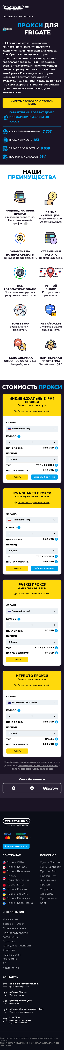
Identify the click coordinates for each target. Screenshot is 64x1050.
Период (11, 545)
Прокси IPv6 (48, 876)
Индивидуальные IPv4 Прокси (32, 400)
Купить (17, 568)
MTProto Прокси (32, 676)
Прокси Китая (15, 884)
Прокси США (15, 862)
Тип (8, 557)
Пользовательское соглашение (15, 935)
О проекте (47, 889)
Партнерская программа (11, 957)
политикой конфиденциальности (32, 769)
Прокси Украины (17, 894)
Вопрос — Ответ (13, 924)
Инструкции (10, 919)
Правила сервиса (14, 928)
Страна (11, 514)
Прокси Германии (18, 871)
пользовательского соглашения (38, 765)
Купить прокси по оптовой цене (32, 102)
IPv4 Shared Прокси (32, 493)
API (5, 963)
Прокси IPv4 (48, 871)
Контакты (9, 950)
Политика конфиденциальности (17, 943)
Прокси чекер (49, 898)
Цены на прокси (50, 867)
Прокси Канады (16, 867)
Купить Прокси (50, 862)
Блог (43, 903)
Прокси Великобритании (17, 878)
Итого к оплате (17, 562)
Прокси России (16, 889)
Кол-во (11, 528)
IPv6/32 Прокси (32, 584)
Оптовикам (47, 894)
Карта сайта (11, 968)
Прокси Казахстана (19, 903)
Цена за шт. (14, 539)
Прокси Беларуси (18, 898)
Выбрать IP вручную (44, 568)
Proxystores (8, 16)
